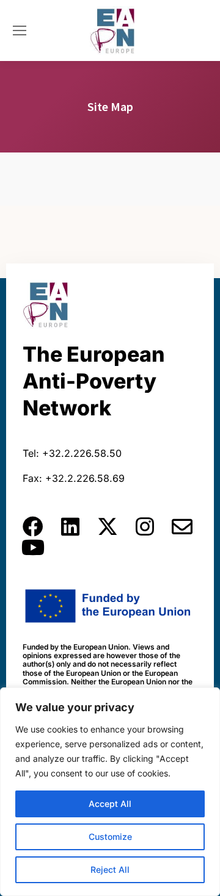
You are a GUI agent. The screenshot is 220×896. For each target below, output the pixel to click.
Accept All (110, 803)
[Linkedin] (70, 526)
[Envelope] (182, 526)
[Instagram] (144, 526)
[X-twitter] (107, 526)
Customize (110, 836)
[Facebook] (33, 526)
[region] (110, 791)
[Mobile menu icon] (19, 30)
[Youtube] (33, 547)
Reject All (110, 869)
